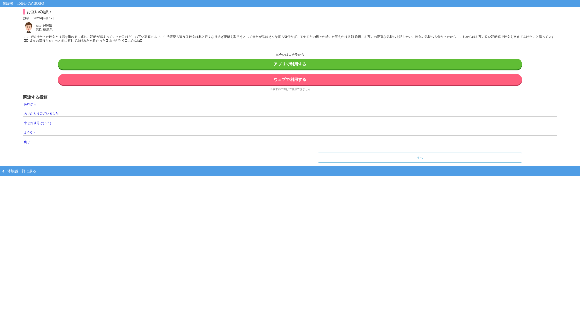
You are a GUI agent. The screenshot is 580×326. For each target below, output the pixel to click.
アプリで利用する (290, 64)
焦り (27, 142)
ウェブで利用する (290, 79)
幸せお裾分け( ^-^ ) (37, 123)
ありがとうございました (41, 113)
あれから (30, 104)
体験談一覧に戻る (21, 171)
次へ (420, 158)
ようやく (30, 132)
